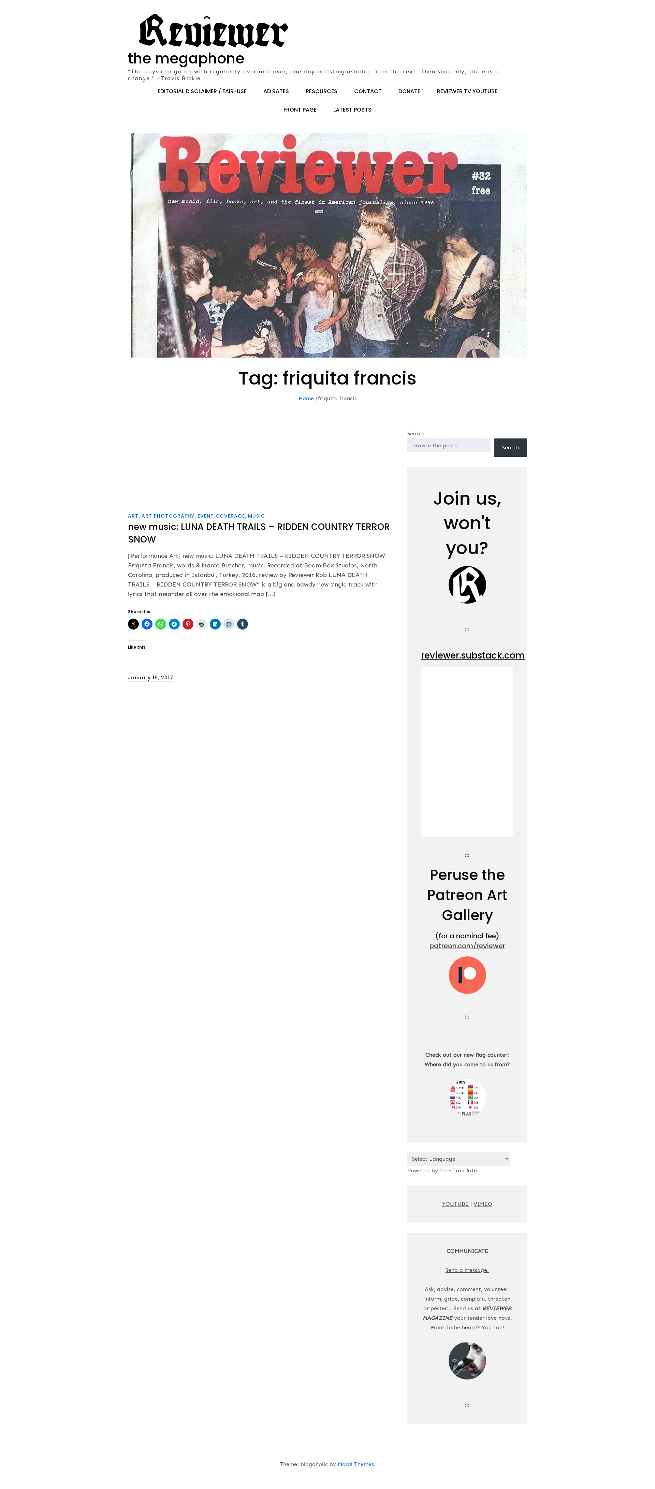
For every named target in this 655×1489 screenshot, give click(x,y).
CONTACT (368, 91)
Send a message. (467, 1270)
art (133, 515)
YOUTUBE (455, 1204)
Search (415, 433)
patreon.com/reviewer (467, 946)
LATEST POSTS (352, 110)
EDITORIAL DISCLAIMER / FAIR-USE (202, 91)
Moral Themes (356, 1464)
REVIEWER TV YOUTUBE (467, 91)
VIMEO (483, 1204)
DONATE (409, 91)
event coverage (221, 515)
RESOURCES (321, 91)
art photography (168, 515)
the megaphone (186, 58)
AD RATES (276, 91)
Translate (464, 1170)
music (256, 515)
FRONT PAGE (300, 110)
